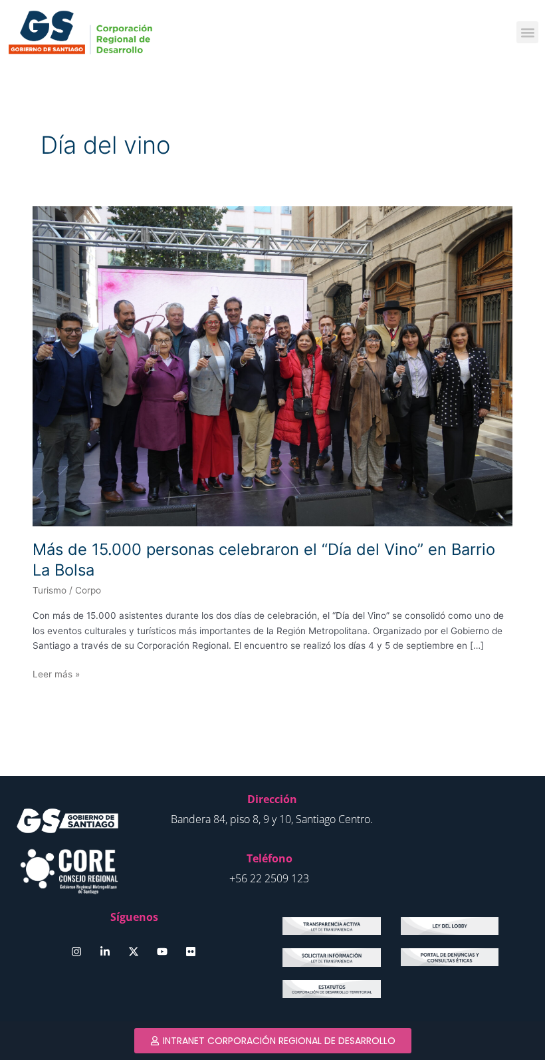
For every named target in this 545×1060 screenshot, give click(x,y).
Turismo (49, 590)
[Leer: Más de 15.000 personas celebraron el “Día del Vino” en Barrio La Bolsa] (272, 365)
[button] (527, 32)
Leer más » (56, 673)
